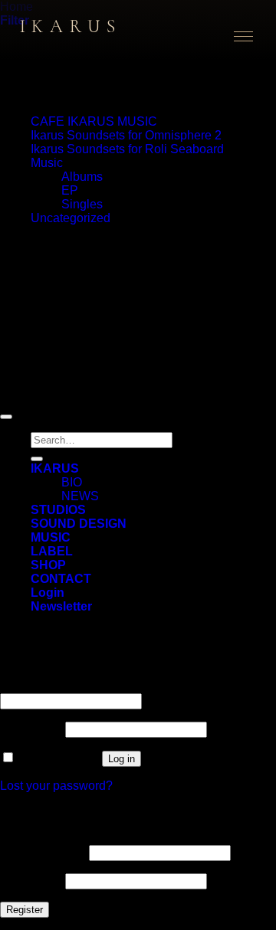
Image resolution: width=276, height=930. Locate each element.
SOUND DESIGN (79, 523)
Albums (82, 176)
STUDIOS (58, 509)
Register (24, 909)
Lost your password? (56, 785)
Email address (43, 852)
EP (69, 190)
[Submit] (37, 459)
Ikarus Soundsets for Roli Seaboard (127, 149)
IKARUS (55, 468)
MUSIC (51, 537)
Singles (82, 204)
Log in (121, 759)
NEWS (80, 496)
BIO (71, 482)
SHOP (48, 564)
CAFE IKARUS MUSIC (94, 121)
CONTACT (61, 578)
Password (31, 728)
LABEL (52, 551)
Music (47, 162)
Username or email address (79, 686)
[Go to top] (6, 416)
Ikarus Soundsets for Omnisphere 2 (126, 135)
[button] (61, 606)
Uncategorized (70, 217)
